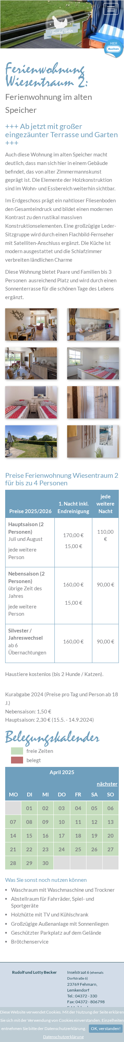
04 (78, 808)
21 (13, 849)
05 (94, 808)
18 (78, 835)
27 (110, 849)
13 (110, 822)
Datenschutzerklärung (63, 1036)
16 (45, 835)
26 (94, 849)
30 (45, 863)
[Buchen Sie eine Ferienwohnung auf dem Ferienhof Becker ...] (113, 48)
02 (45, 808)
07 (13, 822)
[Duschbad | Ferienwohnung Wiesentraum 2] (93, 402)
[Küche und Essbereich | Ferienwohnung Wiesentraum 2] (93, 324)
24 (62, 849)
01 (29, 808)
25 (78, 849)
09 (45, 822)
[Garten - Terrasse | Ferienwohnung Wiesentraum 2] (31, 441)
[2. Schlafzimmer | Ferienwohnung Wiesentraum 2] (31, 402)
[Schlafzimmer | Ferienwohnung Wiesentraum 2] (93, 363)
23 (45, 849)
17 (62, 835)
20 (110, 835)
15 (29, 835)
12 (94, 822)
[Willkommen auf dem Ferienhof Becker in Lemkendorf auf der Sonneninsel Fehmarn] (62, 24)
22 (29, 849)
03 (62, 808)
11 (78, 822)
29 (29, 863)
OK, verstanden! (106, 1028)
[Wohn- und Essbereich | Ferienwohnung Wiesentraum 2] (31, 324)
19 (94, 835)
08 (29, 822)
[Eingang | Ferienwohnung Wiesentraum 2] (93, 441)
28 (13, 863)
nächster (107, 784)
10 (62, 822)
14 (13, 835)
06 (110, 808)
